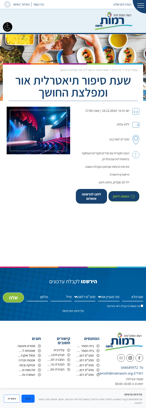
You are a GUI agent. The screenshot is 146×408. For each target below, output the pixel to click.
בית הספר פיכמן (85, 350)
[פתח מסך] (7, 26)
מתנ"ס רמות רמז (85, 355)
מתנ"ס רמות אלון (85, 360)
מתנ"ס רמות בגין (85, 374)
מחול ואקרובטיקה (26, 355)
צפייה (28, 398)
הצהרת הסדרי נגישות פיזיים (55, 369)
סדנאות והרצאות (26, 370)
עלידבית (59, 350)
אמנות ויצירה (27, 360)
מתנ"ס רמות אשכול (85, 370)
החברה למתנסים (55, 359)
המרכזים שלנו (122, 4)
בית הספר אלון (85, 346)
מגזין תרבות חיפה (55, 355)
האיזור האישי (21, 4)
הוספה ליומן (121, 196)
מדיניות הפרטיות (73, 311)
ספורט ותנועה (26, 346)
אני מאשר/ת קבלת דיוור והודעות (123, 306)
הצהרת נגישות (55, 364)
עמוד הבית (131, 70)
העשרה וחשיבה (26, 374)
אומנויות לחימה (26, 350)
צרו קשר (38, 4)
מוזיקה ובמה (27, 365)
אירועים (116, 70)
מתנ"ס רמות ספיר (85, 365)
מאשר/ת (12, 398)
